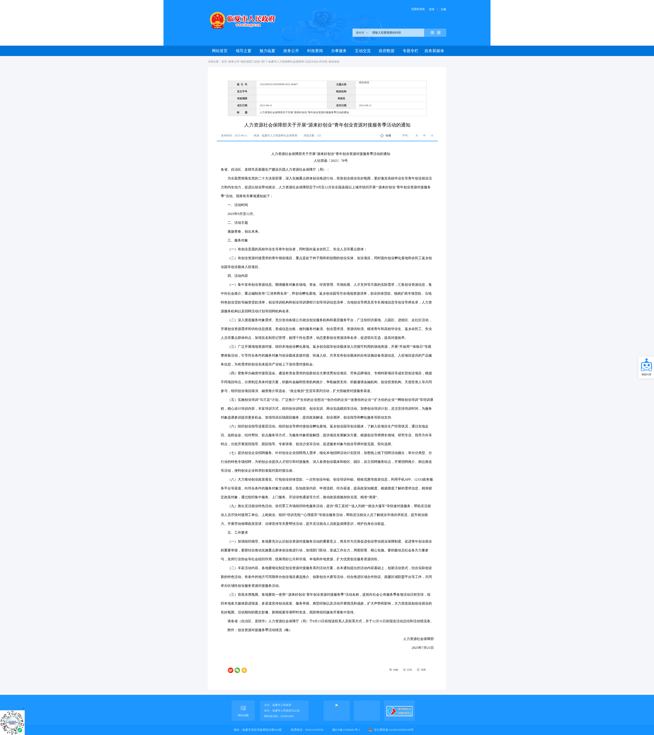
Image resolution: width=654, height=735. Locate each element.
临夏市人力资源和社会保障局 (286, 61)
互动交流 (363, 51)
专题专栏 (410, 51)
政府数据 (386, 51)
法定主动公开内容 (316, 61)
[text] (397, 33)
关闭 (423, 670)
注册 (443, 9)
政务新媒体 (434, 51)
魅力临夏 (267, 51)
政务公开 (291, 51)
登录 (431, 9)
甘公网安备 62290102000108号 (393, 729)
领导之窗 (243, 51)
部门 (264, 61)
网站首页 (220, 51)
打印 (409, 670)
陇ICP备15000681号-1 (346, 729)
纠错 (395, 670)
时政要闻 (315, 51)
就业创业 (334, 61)
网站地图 (243, 715)
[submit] (435, 33)
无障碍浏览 (418, 9)
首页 (224, 61)
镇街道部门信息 (250, 61)
